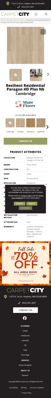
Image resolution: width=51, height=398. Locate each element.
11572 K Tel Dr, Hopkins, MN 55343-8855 (28, 3)
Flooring (9, 20)
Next (47, 74)
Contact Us (25, 141)
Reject (32, 204)
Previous (3, 74)
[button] (25, 310)
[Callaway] (20, 123)
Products (22, 20)
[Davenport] (31, 123)
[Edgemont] (41, 123)
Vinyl (15, 20)
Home (3, 20)
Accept (19, 204)
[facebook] (24, 318)
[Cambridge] (10, 123)
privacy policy (26, 196)
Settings (25, 208)
